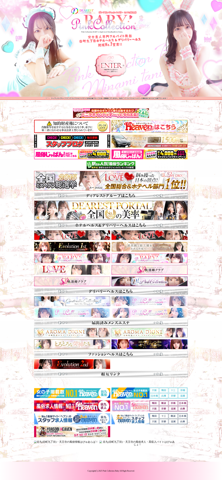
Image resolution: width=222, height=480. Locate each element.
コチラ (105, 71)
